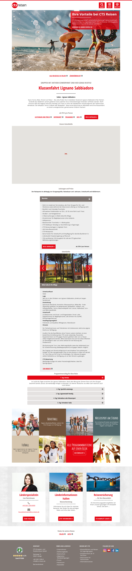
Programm (69, 117)
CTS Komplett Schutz (103, 519)
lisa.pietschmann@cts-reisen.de (28, 512)
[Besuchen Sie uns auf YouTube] (108, 550)
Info (78, 117)
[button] (66, 154)
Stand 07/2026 (19, 558)
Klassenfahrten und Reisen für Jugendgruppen (89, 550)
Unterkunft (58, 117)
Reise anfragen (48, 247)
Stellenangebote (62, 552)
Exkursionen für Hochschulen (85, 558)
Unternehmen (61, 549)
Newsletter (60, 565)
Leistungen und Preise (42, 117)
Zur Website (47, 369)
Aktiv (69, 534)
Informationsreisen (86, 562)
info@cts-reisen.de (39, 561)
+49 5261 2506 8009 (28, 505)
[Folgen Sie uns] (112, 550)
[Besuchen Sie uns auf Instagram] (104, 550)
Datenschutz (61, 554)
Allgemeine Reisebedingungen (63, 557)
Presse (59, 560)
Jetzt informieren (65, 519)
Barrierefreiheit (38, 564)
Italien (61, 534)
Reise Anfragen (91, 117)
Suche (102, 7)
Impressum (60, 562)
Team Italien (28, 519)
